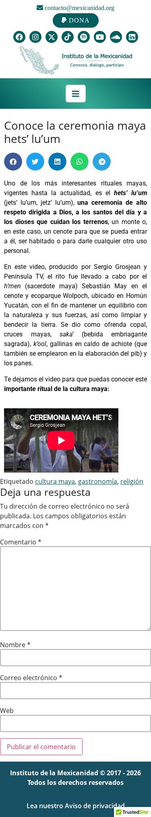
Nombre (15, 645)
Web (7, 710)
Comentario (20, 542)
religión (131, 481)
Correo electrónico (31, 677)
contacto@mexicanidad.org (78, 7)
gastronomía (97, 481)
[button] (13, 162)
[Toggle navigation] (76, 93)
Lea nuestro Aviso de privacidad (76, 805)
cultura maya (55, 481)
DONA (78, 20)
